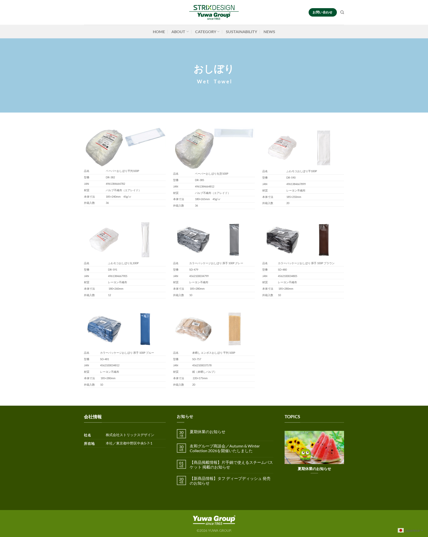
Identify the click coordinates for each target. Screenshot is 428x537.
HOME (159, 31)
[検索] (342, 12)
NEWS (269, 31)
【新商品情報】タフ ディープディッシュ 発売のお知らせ (230, 480)
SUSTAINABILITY (241, 31)
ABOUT (178, 31)
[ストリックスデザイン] (214, 12)
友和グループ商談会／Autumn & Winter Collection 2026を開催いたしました (225, 448)
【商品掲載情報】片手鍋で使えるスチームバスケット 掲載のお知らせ (231, 464)
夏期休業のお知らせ (207, 431)
